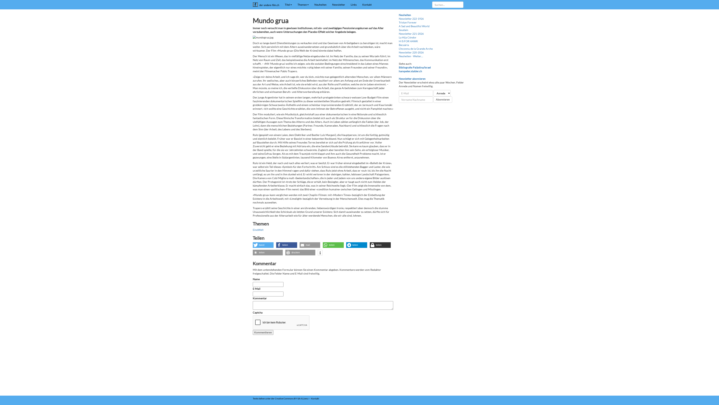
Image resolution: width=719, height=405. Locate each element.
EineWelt (258, 229)
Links (354, 4)
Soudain (403, 30)
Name (256, 279)
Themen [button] (302, 4)
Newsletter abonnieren (412, 78)
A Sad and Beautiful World (414, 26)
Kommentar (260, 298)
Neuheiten (320, 4)
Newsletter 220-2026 (411, 52)
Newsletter (338, 4)
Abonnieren (443, 99)
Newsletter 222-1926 (411, 18)
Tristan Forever (408, 22)
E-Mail (256, 288)
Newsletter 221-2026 (411, 33)
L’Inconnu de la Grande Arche (416, 48)
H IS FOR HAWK (408, 41)
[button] (263, 245)
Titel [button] (287, 4)
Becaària (404, 44)
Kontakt (367, 4)
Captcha (258, 312)
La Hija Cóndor (407, 37)
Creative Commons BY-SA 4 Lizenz (292, 398)
